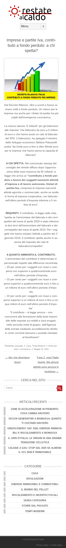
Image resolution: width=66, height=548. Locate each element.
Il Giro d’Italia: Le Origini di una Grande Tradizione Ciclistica (35, 440)
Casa (28, 346)
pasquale (19, 346)
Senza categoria (34, 500)
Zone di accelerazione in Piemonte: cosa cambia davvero (35, 411)
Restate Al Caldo (36, 539)
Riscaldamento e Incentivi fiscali (35, 495)
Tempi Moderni (38, 346)
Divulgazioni (34, 478)
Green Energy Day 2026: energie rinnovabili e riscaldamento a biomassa (34, 430)
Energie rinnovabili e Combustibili (34, 484)
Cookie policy (56, 545)
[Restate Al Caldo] (33, 20)
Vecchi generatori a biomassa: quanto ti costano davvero (34, 420)
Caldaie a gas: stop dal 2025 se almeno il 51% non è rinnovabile (34, 450)
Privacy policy (42, 545)
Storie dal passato (35, 505)
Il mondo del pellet (35, 489)
